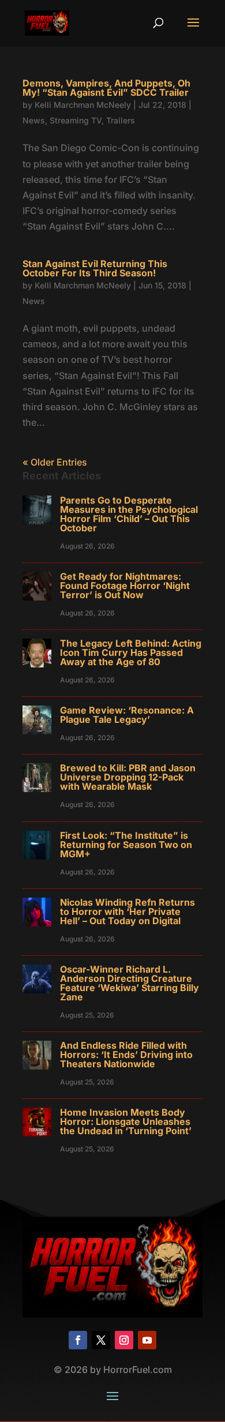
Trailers (120, 120)
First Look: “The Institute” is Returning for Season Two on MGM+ (126, 845)
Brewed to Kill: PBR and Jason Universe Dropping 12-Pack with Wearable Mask (128, 777)
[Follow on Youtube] (147, 1340)
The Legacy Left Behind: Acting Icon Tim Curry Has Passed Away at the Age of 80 (130, 652)
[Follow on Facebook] (78, 1340)
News (33, 120)
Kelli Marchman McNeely (83, 105)
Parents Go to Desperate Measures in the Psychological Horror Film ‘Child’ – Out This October (129, 514)
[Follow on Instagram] (124, 1340)
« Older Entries (54, 462)
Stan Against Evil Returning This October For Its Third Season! (94, 268)
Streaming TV (76, 120)
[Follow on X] (101, 1340)
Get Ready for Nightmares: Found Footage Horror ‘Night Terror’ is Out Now (125, 586)
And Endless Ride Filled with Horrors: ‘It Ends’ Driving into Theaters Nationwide (126, 1055)
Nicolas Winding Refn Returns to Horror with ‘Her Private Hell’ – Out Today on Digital (127, 911)
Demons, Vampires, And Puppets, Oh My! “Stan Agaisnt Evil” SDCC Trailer (106, 87)
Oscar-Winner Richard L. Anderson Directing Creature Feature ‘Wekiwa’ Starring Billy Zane (129, 983)
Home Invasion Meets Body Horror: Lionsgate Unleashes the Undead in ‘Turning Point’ (126, 1121)
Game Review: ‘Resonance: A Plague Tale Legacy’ (127, 714)
